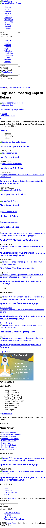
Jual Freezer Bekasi (9, 157)
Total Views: (9, 403)
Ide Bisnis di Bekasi (9, 216)
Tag (6, 87)
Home (2, 87)
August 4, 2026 (6, 308)
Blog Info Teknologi (9, 447)
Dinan (4, 114)
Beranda (7, 7)
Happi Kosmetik (10, 517)
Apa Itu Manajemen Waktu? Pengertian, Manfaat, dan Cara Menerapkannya (23, 254)
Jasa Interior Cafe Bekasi (12, 168)
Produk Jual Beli (6, 105)
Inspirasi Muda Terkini (10, 439)
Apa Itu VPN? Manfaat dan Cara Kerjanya (19, 240)
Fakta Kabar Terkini (8, 437)
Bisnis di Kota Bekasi (9, 227)
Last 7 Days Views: (12, 399)
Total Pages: (9, 410)
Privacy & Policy (10, 492)
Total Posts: (9, 408)
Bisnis (6, 9)
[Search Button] (19, 32)
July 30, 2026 (5, 352)
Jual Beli (7, 11)
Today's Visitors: (11, 393)
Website (7, 13)
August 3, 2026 (6, 323)
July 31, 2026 (5, 336)
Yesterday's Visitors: (12, 397)
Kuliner (7, 24)
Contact (7, 494)
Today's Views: (10, 391)
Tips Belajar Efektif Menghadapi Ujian (17, 268)
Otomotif (7, 26)
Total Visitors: (10, 405)
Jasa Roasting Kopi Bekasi (12, 109)
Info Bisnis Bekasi (8, 445)
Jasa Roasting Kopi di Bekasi (19, 87)
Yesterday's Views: (12, 395)
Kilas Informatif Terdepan (11, 434)
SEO (6, 15)
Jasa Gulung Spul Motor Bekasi (14, 146)
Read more (4, 130)
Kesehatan (8, 22)
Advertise (8, 490)
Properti (7, 28)
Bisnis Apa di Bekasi (9, 205)
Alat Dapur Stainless (12, 513)
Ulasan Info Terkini (8, 441)
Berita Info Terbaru (8, 432)
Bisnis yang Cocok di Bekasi (13, 194)
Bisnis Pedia (6, 443)
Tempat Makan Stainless (14, 519)
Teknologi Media (7, 449)
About (6, 488)
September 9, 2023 (7, 116)
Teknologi (8, 18)
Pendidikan (8, 20)
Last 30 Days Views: (12, 401)
